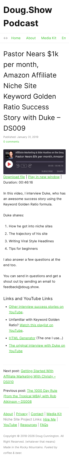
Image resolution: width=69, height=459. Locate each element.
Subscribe (47, 171)
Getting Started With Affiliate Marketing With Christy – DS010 (29, 376)
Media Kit (48, 38)
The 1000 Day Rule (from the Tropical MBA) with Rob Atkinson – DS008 (30, 396)
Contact (37, 414)
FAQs (44, 425)
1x (24, 166)
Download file (14, 177)
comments (11, 141)
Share (60, 171)
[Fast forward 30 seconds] (30, 166)
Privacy (22, 414)
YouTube (10, 425)
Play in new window (44, 177)
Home (16, 38)
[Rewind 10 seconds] (18, 166)
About (31, 38)
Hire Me (49, 419)
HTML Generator (22, 338)
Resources (28, 425)
